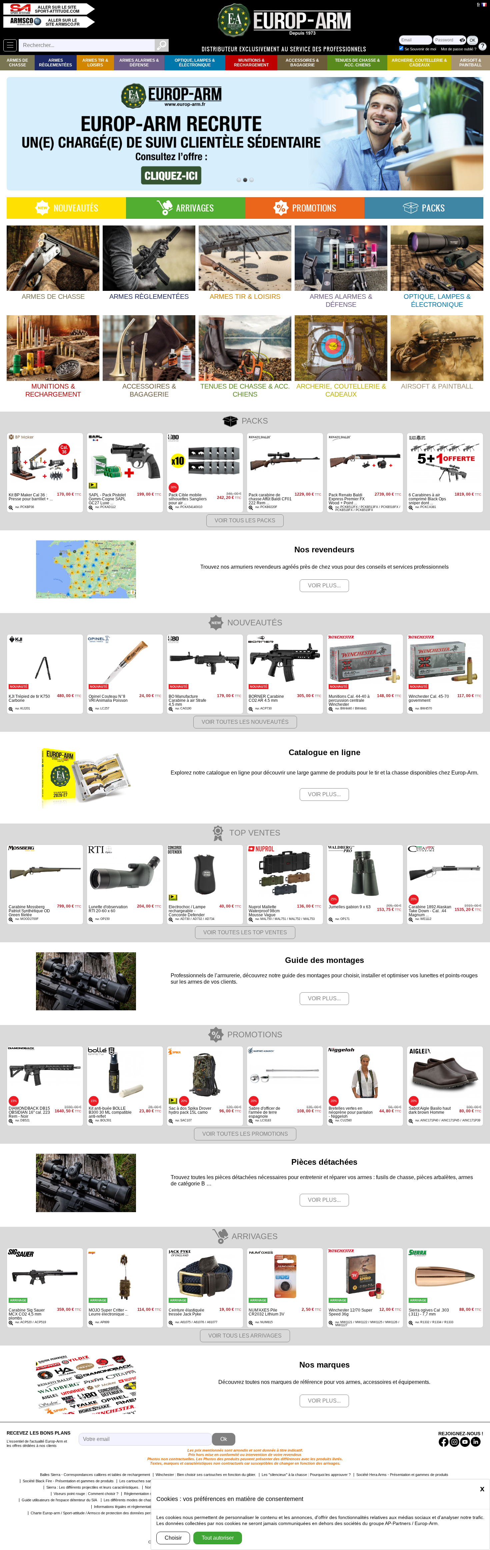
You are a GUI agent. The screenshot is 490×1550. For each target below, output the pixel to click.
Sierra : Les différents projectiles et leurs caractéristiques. (92, 1487)
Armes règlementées (55, 62)
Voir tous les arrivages (245, 1336)
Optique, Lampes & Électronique (195, 62)
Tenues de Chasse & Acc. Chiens (357, 62)
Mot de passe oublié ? (458, 49)
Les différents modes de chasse (130, 1500)
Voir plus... (324, 585)
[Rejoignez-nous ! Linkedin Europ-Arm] (475, 1442)
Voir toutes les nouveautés (245, 722)
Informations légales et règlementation (124, 1506)
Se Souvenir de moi (420, 49)
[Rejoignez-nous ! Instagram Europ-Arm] (454, 1442)
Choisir (173, 1538)
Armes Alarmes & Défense (139, 62)
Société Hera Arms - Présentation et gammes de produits (402, 1474)
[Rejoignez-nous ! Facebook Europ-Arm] (443, 1442)
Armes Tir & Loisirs (95, 62)
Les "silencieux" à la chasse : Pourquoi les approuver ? (306, 1474)
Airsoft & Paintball (470, 62)
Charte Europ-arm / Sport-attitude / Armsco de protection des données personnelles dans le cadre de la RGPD (120, 1513)
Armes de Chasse (17, 62)
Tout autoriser (218, 1538)
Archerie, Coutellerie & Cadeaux (419, 62)
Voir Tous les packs (245, 520)
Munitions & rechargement (251, 62)
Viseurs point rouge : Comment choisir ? (86, 1493)
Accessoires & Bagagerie (302, 62)
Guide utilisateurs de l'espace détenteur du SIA (60, 1500)
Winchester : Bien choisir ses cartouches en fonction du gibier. (206, 1474)
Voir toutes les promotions (245, 1134)
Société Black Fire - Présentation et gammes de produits (68, 1481)
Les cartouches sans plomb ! (142, 1481)
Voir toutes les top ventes (245, 932)
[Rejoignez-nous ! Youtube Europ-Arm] (465, 1442)
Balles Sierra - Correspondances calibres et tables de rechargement (95, 1474)
